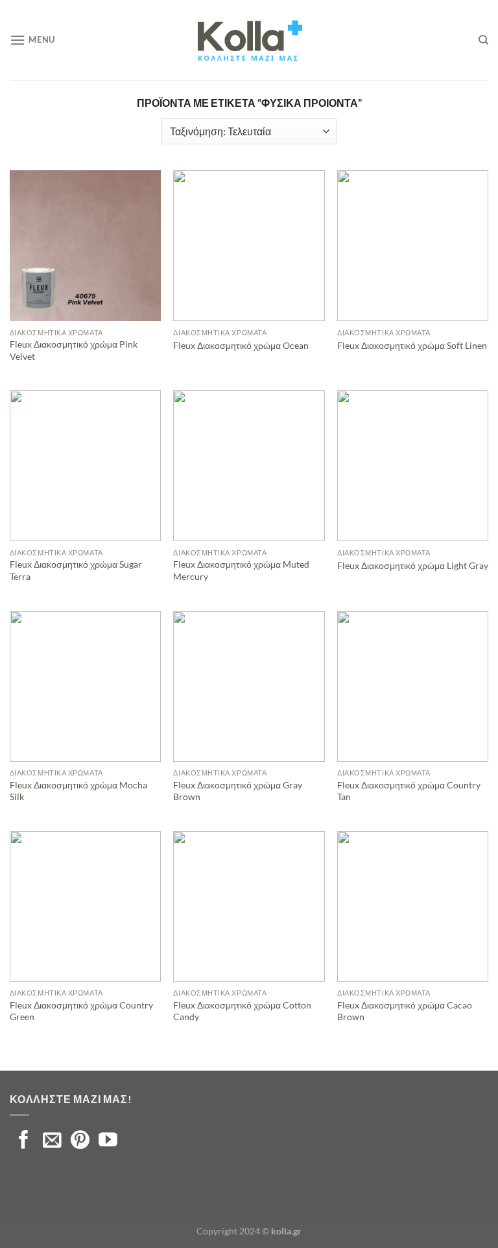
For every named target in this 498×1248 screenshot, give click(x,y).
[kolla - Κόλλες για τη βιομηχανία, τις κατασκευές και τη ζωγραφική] (249, 40)
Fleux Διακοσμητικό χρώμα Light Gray (412, 565)
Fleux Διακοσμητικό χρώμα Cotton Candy (242, 1011)
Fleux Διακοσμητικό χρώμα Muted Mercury (241, 570)
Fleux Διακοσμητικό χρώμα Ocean (241, 345)
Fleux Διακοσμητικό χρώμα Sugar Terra (76, 570)
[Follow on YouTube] (108, 1141)
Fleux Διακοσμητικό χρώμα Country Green (81, 1011)
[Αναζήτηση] (483, 40)
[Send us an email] (52, 1141)
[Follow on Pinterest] (80, 1141)
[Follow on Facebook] (23, 1141)
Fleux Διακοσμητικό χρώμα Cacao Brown (404, 1011)
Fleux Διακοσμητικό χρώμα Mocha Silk (78, 791)
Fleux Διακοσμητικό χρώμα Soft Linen (412, 345)
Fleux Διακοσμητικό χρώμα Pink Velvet (73, 350)
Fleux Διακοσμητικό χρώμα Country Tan (408, 791)
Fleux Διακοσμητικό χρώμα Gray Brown (237, 791)
